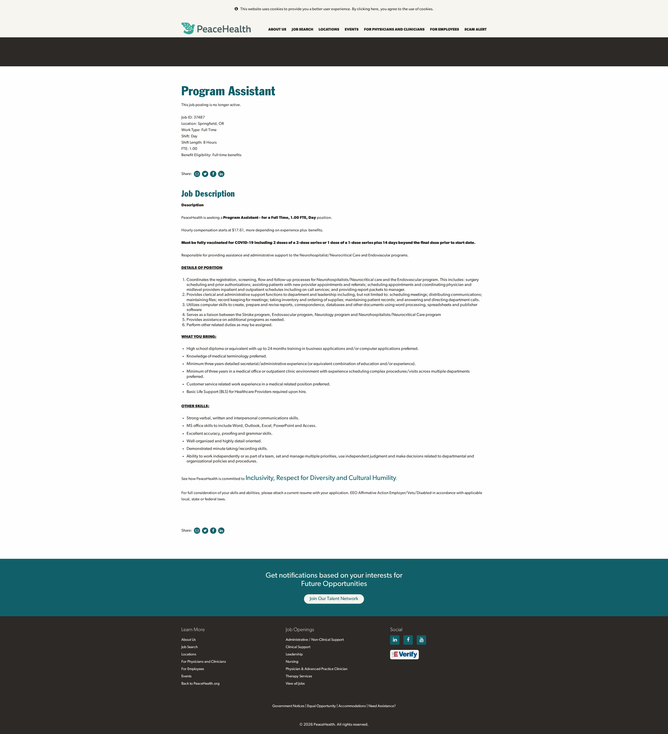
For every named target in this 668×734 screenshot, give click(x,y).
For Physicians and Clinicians (394, 29)
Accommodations (352, 706)
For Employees (444, 29)
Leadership (294, 654)
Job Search (302, 29)
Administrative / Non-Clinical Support (315, 640)
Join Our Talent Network (334, 598)
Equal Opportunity (321, 706)
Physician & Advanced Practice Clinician (317, 669)
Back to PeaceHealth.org (200, 683)
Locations (329, 29)
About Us (277, 29)
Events (352, 29)
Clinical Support (298, 647)
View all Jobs (295, 683)
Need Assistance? (382, 706)
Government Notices (288, 706)
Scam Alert (475, 29)
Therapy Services (299, 676)
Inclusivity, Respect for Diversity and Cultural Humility (321, 478)
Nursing (292, 661)
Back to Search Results (242, 51)
